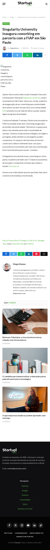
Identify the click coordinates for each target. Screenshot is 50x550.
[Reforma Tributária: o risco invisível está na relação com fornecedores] (25, 321)
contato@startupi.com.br (16, 468)
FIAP (4, 111)
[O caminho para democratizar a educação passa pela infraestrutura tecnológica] (25, 360)
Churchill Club (18, 244)
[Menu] (4, 4)
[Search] (46, 4)
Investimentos (36, 533)
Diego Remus (14, 48)
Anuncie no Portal (25, 536)
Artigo (6, 23)
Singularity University (32, 98)
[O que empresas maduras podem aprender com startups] (25, 399)
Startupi (17, 543)
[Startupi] (25, 4)
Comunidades (21, 533)
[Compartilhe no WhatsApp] (27, 55)
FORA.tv (30, 244)
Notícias (8, 533)
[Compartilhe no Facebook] (7, 55)
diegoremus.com (19, 293)
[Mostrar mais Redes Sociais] (45, 55)
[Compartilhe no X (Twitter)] (17, 55)
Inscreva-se (14, 166)
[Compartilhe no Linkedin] (37, 55)
